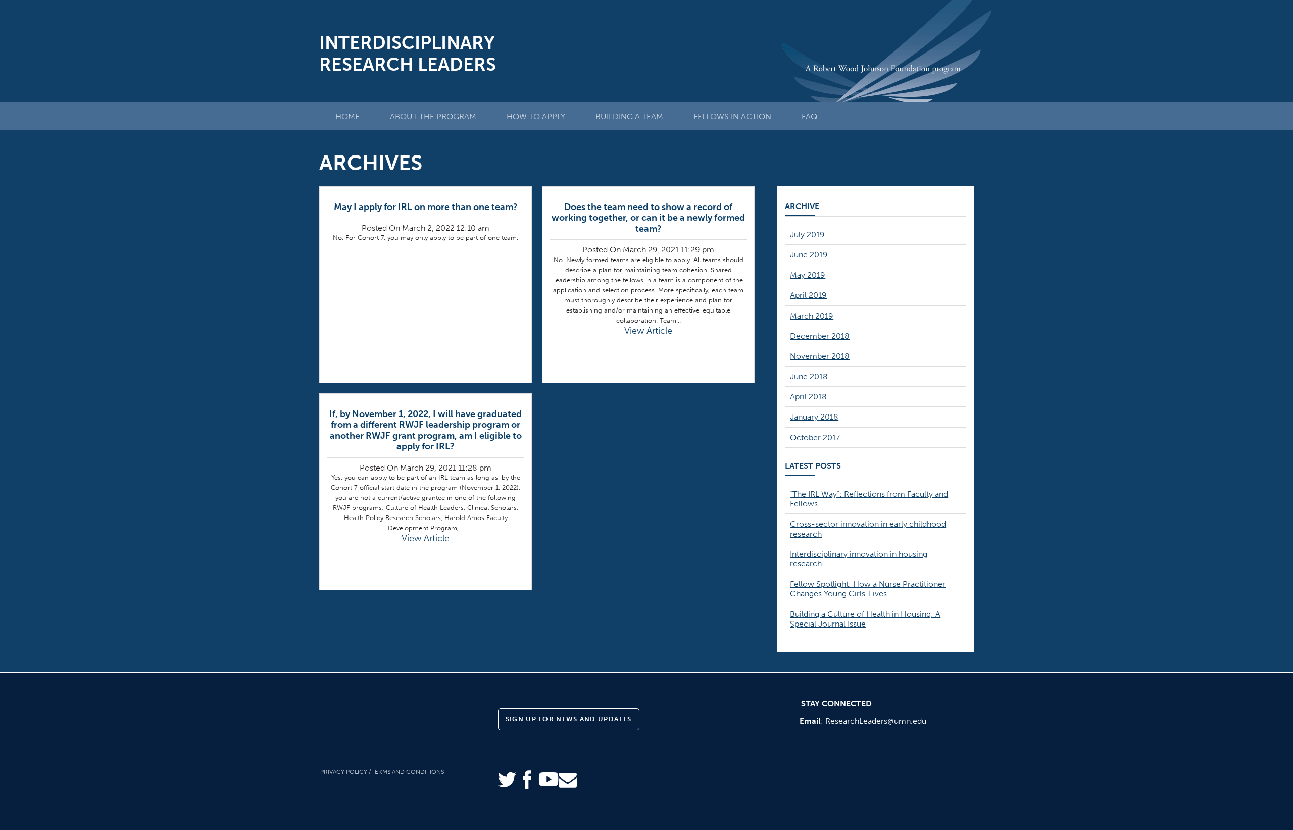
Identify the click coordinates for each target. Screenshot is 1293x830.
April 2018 (808, 396)
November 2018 (820, 356)
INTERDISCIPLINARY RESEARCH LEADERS (407, 53)
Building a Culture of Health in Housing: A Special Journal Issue (865, 619)
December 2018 (820, 336)
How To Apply (536, 116)
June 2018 (809, 376)
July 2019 (807, 234)
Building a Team (629, 116)
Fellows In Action (732, 116)
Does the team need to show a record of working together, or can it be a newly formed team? (648, 218)
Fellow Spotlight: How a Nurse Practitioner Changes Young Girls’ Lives (868, 588)
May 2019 (807, 275)
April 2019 (808, 295)
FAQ (809, 116)
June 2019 (809, 255)
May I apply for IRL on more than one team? (426, 207)
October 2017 (815, 437)
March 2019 (811, 316)
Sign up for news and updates (568, 719)
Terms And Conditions (407, 771)
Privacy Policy (343, 771)
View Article (648, 331)
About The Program (433, 116)
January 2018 (814, 417)
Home (347, 116)
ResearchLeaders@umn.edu (875, 721)
